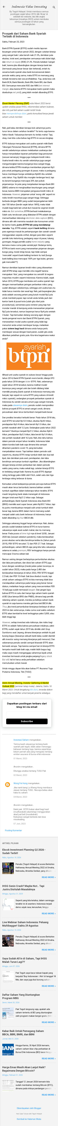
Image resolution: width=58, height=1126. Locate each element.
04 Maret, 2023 (20, 797)
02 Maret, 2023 (20, 775)
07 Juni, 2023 (20, 823)
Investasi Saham (21, 740)
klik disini (34, 689)
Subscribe (27, 721)
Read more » (49, 877)
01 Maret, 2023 (20, 758)
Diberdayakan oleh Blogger (29, 1108)
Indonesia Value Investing (29, 7)
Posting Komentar (13, 830)
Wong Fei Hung (20, 783)
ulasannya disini (20, 405)
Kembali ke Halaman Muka (29, 1119)
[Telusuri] (54, 7)
